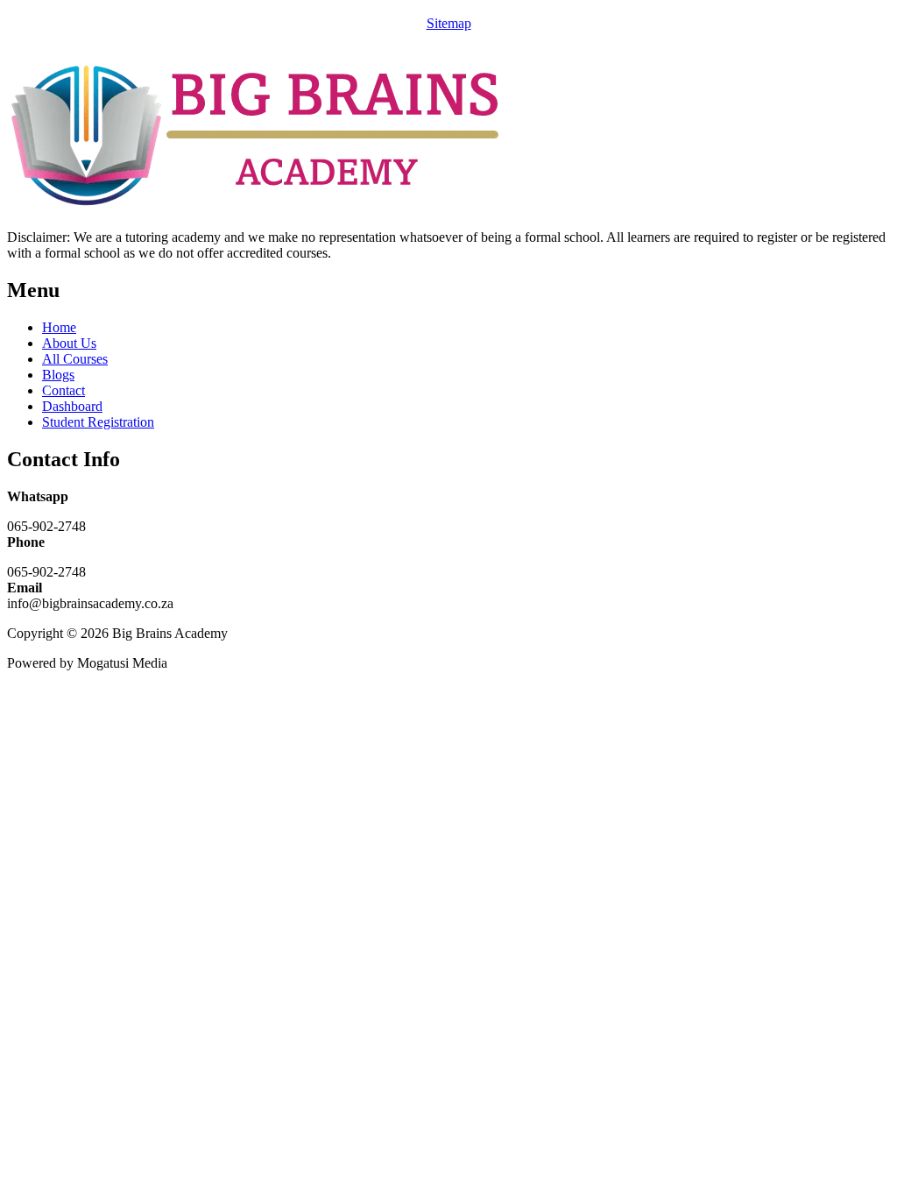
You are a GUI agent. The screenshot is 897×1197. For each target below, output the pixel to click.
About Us (69, 343)
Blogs (58, 374)
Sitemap (449, 23)
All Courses (75, 358)
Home (59, 327)
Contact (63, 390)
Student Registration (98, 421)
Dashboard (72, 406)
